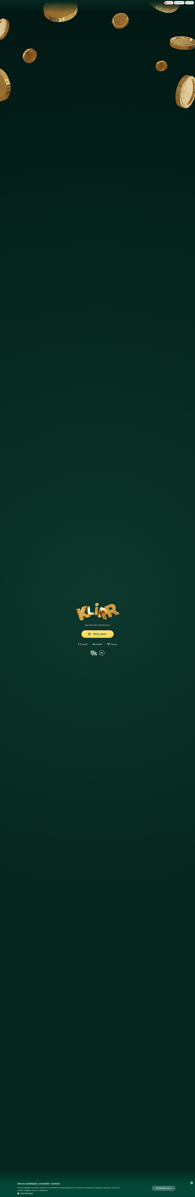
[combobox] (191, 1183)
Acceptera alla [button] (164, 1188)
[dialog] (97, 1188)
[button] (69, 1193)
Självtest (190, 2)
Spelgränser (180, 2)
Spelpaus (170, 2)
